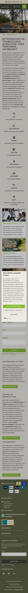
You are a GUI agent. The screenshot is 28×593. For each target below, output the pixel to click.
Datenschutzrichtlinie (18, 301)
